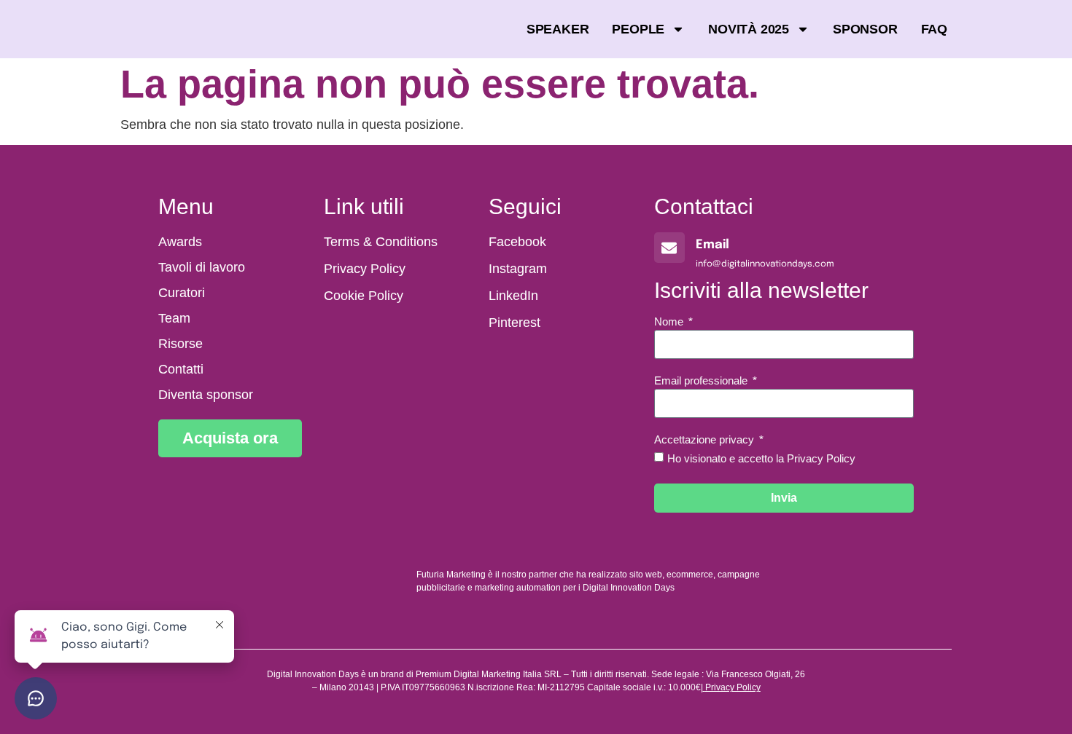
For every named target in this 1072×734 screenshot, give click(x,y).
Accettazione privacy (705, 440)
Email (712, 245)
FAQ (934, 29)
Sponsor (865, 29)
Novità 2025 (748, 29)
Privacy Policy (733, 687)
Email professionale (702, 381)
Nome (670, 322)
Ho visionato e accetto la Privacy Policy (761, 458)
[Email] (669, 247)
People (638, 29)
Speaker (558, 29)
